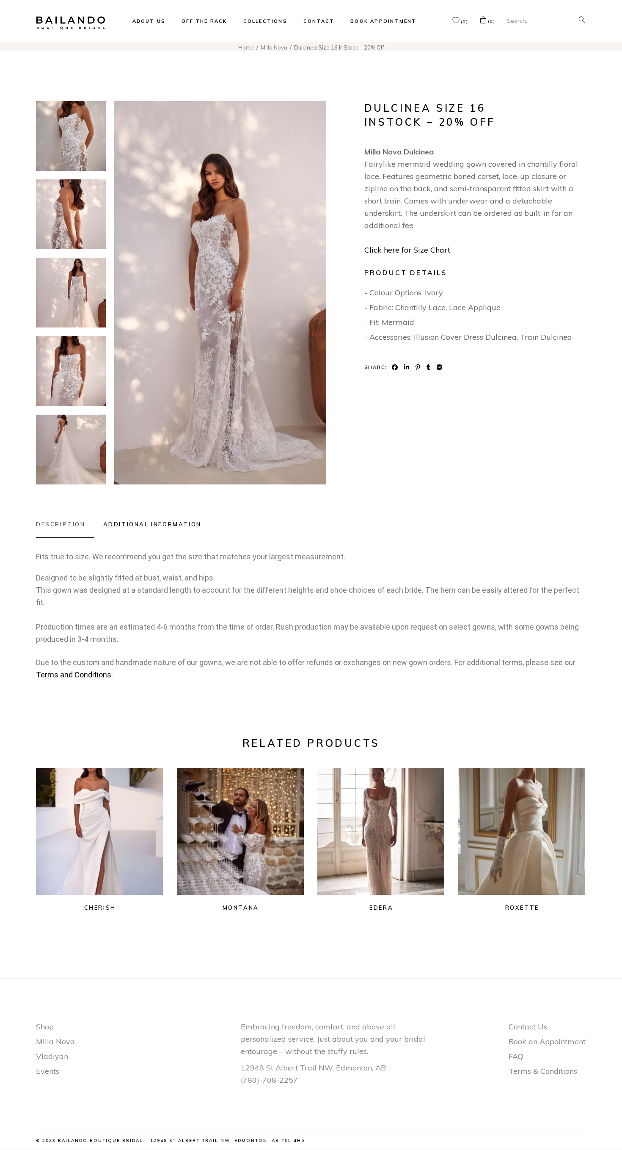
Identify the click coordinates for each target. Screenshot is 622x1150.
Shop (45, 1027)
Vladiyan (52, 1056)
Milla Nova (55, 1041)
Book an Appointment (547, 1041)
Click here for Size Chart (407, 250)
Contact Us (528, 1027)
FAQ (516, 1056)
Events (47, 1071)
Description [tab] (60, 524)
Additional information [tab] (152, 524)
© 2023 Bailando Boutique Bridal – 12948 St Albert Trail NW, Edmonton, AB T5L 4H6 (170, 1140)
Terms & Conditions (543, 1071)
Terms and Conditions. (74, 674)
